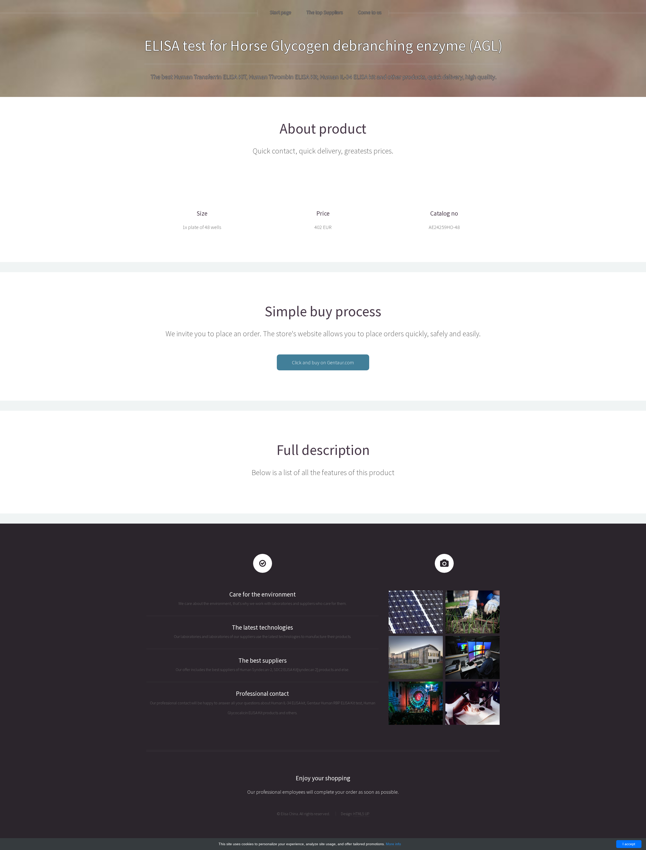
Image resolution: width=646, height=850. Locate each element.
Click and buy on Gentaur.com (323, 362)
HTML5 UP (361, 813)
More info (393, 844)
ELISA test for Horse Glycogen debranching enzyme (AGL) (323, 45)
